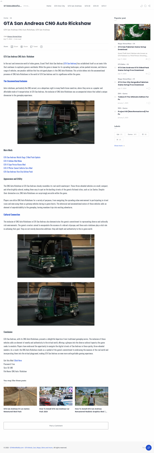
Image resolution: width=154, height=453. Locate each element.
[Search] (145, 6)
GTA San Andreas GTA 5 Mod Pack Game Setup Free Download (133, 68)
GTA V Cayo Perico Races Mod (15, 164)
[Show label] (119, 145)
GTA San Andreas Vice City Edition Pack (18, 171)
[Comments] (148, 59)
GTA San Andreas (70, 63)
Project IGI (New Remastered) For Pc (133, 112)
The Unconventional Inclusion (15, 81)
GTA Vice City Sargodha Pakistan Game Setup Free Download (133, 83)
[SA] (134, 44)
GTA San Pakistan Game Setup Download (132, 48)
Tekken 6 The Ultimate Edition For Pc (133, 98)
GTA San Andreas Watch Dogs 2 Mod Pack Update (22, 157)
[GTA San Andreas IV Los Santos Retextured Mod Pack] (20, 396)
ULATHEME (83, 447)
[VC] (134, 79)
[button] (141, 6)
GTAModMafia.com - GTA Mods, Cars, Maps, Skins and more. (13, 5)
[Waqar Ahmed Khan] (14, 36)
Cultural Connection (12, 214)
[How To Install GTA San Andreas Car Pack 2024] (56, 396)
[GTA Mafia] (121, 64)
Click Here (18, 360)
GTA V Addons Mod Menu (13, 160)
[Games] (125, 94)
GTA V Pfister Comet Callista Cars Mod (18, 168)
